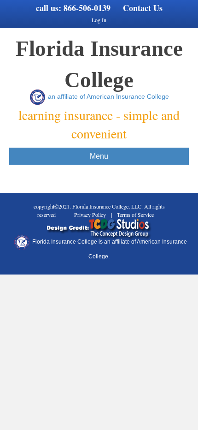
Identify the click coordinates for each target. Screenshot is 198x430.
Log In (99, 20)
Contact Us (143, 8)
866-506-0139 (87, 8)
